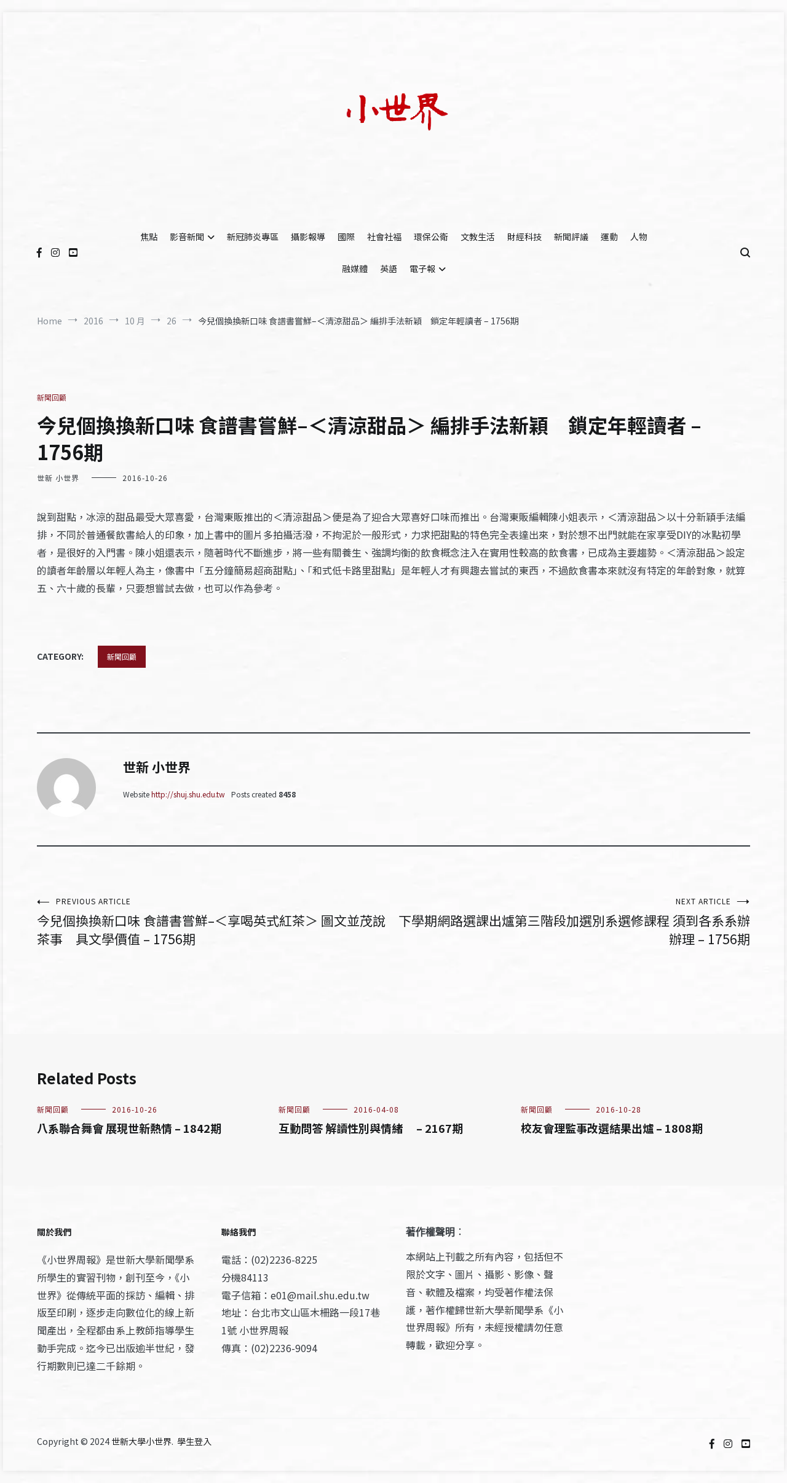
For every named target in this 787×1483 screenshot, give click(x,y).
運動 (609, 236)
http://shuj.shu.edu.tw (188, 794)
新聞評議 (571, 236)
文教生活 (478, 236)
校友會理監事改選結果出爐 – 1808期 (612, 1128)
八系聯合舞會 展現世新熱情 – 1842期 (129, 1128)
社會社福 (384, 236)
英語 (388, 268)
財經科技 (524, 236)
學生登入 (194, 1441)
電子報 (422, 268)
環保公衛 (431, 236)
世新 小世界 (58, 477)
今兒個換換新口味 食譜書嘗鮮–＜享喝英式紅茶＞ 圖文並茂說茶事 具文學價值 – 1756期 (211, 922)
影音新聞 (187, 236)
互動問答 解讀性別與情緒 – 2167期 (371, 1128)
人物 (638, 236)
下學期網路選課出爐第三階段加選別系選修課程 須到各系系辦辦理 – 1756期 (574, 922)
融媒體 (355, 268)
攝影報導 (308, 236)
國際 (346, 236)
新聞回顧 (51, 397)
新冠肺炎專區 (253, 236)
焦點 (148, 236)
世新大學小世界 (141, 1441)
